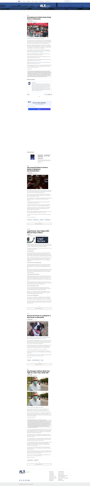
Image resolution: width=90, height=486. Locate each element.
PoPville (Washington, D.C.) (62, 476)
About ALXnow (51, 471)
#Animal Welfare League (35, 360)
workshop (49, 62)
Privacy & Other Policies (52, 476)
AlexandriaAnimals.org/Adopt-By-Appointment (37, 355)
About (24, 1)
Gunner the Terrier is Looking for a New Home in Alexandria (39, 316)
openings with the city (37, 63)
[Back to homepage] (20, 1)
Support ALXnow (47, 1)
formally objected (46, 422)
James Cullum (30, 20)
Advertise (28, 1)
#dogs (42, 360)
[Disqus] (39, 123)
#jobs (28, 94)
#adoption (29, 360)
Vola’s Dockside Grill (40, 65)
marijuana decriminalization (43, 190)
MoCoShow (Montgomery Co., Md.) (63, 475)
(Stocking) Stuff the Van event (34, 351)
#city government (35, 219)
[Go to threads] (27, 480)
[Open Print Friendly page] (51, 94)
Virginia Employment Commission (32, 40)
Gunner (34, 337)
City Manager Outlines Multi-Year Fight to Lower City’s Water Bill (38, 372)
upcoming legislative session (34, 205)
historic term (32, 455)
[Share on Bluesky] (49, 94)
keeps (32, 38)
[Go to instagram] (23, 480)
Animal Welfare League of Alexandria (40, 338)
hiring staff (28, 67)
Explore (36, 1)
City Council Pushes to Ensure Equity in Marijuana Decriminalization (37, 169)
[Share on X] (47, 94)
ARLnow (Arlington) (61, 471)
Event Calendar (51, 475)
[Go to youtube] (25, 480)
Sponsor (29, 234)
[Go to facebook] (21, 480)
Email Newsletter (51, 474)
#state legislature (47, 219)
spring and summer (43, 50)
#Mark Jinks (36, 460)
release (40, 60)
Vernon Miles (30, 172)
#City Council (29, 219)
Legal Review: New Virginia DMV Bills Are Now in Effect (38, 232)
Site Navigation (51, 480)
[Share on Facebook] (45, 94)
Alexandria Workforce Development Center (38, 62)
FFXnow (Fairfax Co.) (61, 474)
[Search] (71, 1)
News (28, 15)
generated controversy (43, 212)
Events (33, 1)
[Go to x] (19, 480)
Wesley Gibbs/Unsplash (33, 217)
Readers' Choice (51, 479)
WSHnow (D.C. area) (61, 480)
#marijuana (41, 219)
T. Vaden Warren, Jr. (35, 298)
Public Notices (41, 1)
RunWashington (60, 479)
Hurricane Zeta (37, 346)
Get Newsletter (67, 1)
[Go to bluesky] (29, 480)
